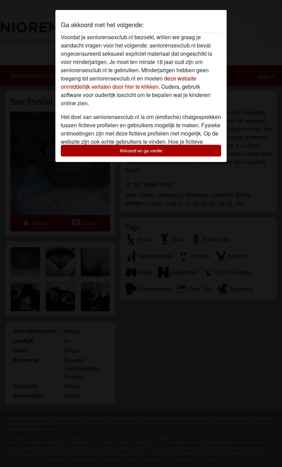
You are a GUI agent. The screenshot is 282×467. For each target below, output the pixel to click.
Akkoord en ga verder (141, 150)
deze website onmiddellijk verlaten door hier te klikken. (128, 82)
